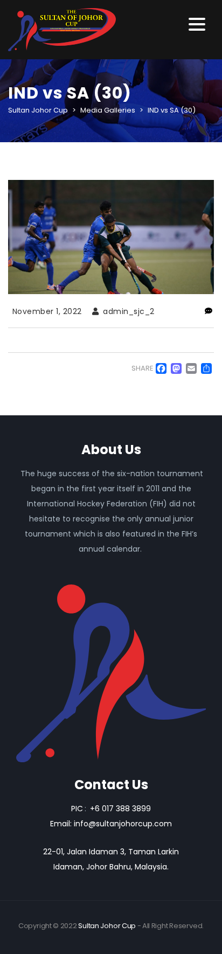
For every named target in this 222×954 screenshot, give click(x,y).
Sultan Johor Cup (107, 926)
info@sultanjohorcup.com (123, 823)
